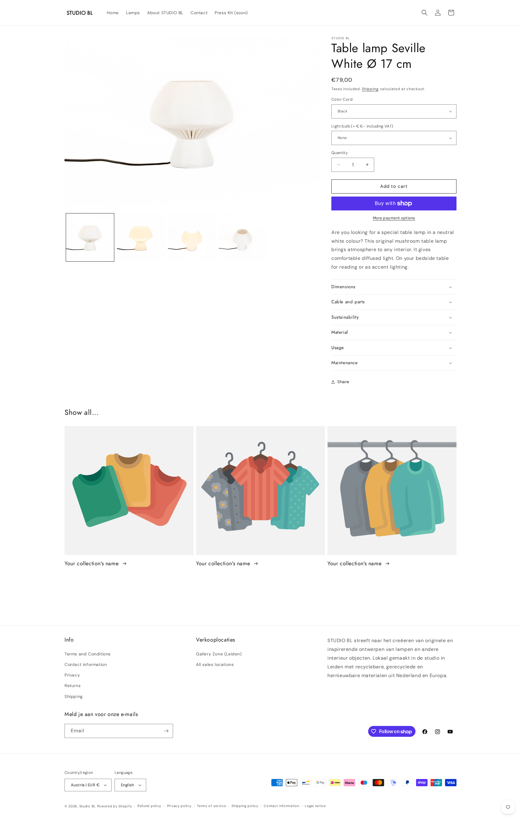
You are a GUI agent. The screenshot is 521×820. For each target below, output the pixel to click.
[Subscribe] (166, 731)
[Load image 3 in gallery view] (192, 237)
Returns (73, 685)
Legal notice (315, 806)
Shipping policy (245, 806)
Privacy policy (179, 806)
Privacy (72, 675)
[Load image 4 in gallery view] (243, 237)
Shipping (370, 89)
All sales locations (215, 664)
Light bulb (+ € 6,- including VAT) (362, 126)
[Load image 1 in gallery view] (90, 237)
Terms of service (211, 806)
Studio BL (87, 806)
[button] (424, 12)
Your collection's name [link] (92, 563)
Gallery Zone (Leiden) (219, 654)
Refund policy (149, 806)
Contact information (86, 664)
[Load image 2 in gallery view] (141, 237)
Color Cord (341, 99)
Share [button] (343, 381)
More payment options (394, 218)
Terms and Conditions (88, 654)
